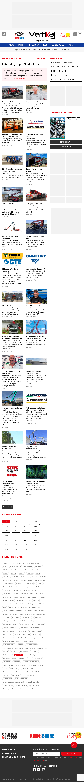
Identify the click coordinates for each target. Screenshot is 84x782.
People (39, 631)
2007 (6, 545)
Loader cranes (38, 611)
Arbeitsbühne (16, 570)
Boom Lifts (14, 577)
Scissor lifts (42, 648)
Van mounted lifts (21, 685)
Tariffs (30, 658)
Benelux (5, 577)
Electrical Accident (9, 587)
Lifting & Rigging (15, 611)
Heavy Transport (32, 597)
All (6, 521)
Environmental (22, 587)
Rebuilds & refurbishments (11, 641)
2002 (16, 549)
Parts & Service (21, 631)
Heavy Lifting (19, 597)
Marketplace (58, 45)
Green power (39, 594)
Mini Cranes (15, 621)
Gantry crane (7, 594)
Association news (37, 570)
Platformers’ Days (19, 634)
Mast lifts (6, 617)
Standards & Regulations (32, 655)
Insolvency (6, 604)
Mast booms (41, 614)
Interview (15, 604)
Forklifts (34, 590)
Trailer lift (30, 672)
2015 (6, 535)
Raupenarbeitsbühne (38, 638)
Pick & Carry (7, 634)
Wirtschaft (35, 689)
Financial (16, 590)
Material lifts (27, 617)
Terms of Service (38, 760)
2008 (35, 540)
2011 (6, 540)
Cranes (30, 580)
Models (14, 624)
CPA (23, 580)
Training (38, 672)
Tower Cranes (14, 668)
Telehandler (6, 662)
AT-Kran (5, 573)
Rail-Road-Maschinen (22, 638)
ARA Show (6, 570)
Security (5, 651)
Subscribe (72, 753)
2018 (16, 531)
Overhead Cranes (8, 631)
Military (5, 621)
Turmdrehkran (7, 679)
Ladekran (32, 607)
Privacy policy (8, 779)
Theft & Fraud (32, 665)
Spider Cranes (7, 655)
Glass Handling (27, 594)
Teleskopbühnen (8, 665)
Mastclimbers (16, 617)
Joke (34, 604)
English (38, 40)
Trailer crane (20, 672)
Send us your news (13, 757)
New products (24, 624)
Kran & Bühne (13, 607)
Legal (39, 607)
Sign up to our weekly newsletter (27, 49)
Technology (38, 658)
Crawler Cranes (8, 583)
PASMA (31, 631)
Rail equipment (8, 638)
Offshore (6, 628)
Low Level (13, 614)
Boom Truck (24, 577)
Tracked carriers (8, 672)
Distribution (30, 583)
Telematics (16, 662)
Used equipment (8, 685)
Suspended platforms (18, 658)
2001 (25, 549)
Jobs (45, 45)
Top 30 (5, 668)
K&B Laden (41, 604)
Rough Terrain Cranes (10, 648)
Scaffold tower (31, 648)
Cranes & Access (40, 580)
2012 (35, 535)
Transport (6, 675)
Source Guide (24, 651)
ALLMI (5, 566)
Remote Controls (28, 641)
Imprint (23, 779)
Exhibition (39, 587)
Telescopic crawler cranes (31, 662)
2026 (16, 521)
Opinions (14, 628)
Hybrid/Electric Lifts (23, 600)
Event (31, 587)
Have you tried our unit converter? (56, 49)
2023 (6, 526)
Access (5, 563)
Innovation (36, 600)
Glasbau (16, 594)
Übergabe (24, 679)
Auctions (13, 573)
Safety (21, 648)
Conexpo (16, 580)
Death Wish (19, 583)
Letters (5, 611)
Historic (42, 597)
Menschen (37, 617)
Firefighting (25, 590)
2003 (6, 549)
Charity (33, 577)
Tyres (16, 679)
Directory (34, 45)
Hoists (5, 600)
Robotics (20, 645)
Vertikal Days (34, 685)
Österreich (23, 628)
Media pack (66, 147)
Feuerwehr (6, 590)
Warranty (6, 689)
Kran (4, 607)
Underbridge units (33, 682)
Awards (21, 573)
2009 (25, 540)
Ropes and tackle (31, 645)
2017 (25, 531)
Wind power (16, 689)
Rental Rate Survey (9, 645)
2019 (6, 531)
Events (21, 45)
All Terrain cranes (33, 563)
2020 (35, 526)
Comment (42, 577)
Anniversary (28, 566)
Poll (29, 634)
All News (41, 59)
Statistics (6, 658)
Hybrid (12, 600)
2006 (16, 545)
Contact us (9, 753)
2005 (25, 545)
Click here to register (17, 78)
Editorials (39, 583)
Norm (33, 624)
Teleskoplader (20, 665)
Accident (12, 563)
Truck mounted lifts (29, 675)
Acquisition (21, 563)
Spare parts (34, 651)
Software (14, 651)
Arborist (26, 570)
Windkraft (26, 689)
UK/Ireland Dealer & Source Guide (13, 682)
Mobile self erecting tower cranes (31, 621)
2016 (35, 531)
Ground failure (7, 597)
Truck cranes (16, 675)
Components (7, 580)
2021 (25, 526)
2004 (35, 545)
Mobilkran (6, 624)
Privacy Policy (74, 758)
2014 (16, 535)
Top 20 (41, 665)
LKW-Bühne (27, 611)
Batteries (30, 573)
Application (38, 566)
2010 (16, 540)
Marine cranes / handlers (27, 614)
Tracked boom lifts (27, 668)
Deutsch (45, 40)
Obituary (41, 624)
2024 (35, 521)
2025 (25, 521)
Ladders (23, 607)
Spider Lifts (18, 655)
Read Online (65, 142)
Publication (37, 634)
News (11, 45)
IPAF (22, 604)
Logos (5, 614)
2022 (16, 526)
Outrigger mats (34, 628)
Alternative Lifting (15, 566)
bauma (38, 573)
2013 (25, 535)
